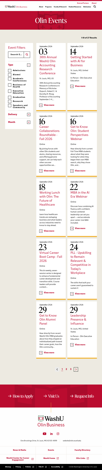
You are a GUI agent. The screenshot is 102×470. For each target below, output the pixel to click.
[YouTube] (44, 434)
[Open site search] (95, 6)
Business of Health (19, 86)
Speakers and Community (20, 107)
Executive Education (18, 92)
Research (18, 101)
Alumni (17, 75)
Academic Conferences (20, 80)
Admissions (19, 71)
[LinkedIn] (51, 434)
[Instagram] (58, 434)
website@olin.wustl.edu (72, 441)
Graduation (19, 97)
